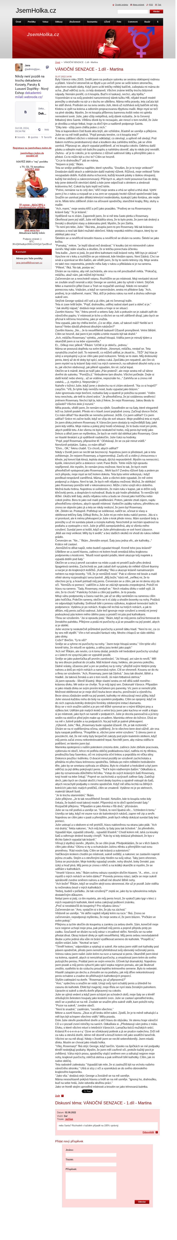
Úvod (57, 62)
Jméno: (70, 1150)
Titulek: (70, 1159)
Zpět (57, 1096)
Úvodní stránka (121, 5)
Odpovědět (148, 1132)
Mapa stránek (138, 5)
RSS (151, 5)
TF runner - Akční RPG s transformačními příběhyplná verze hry (32, 218)
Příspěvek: (71, 1169)
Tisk (159, 5)
